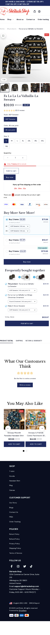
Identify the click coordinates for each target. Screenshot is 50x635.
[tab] (23, 451)
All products (11, 29)
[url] (26, 586)
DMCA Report (34, 603)
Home (2, 29)
